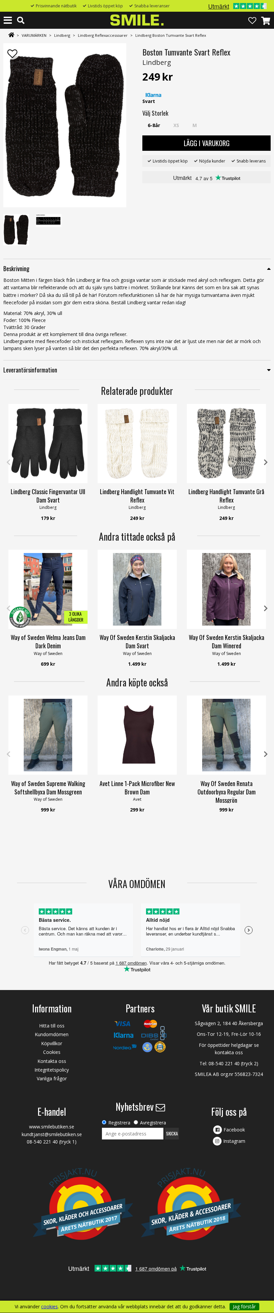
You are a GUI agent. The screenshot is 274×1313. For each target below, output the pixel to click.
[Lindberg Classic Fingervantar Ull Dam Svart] (48, 443)
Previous (8, 462)
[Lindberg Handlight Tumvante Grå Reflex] (226, 443)
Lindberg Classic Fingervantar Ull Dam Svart (48, 495)
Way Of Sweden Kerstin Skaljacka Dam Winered (226, 641)
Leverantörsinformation (30, 369)
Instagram (234, 1141)
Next (265, 462)
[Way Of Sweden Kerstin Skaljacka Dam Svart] (137, 589)
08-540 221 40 (224, 1063)
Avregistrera (153, 1122)
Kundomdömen (51, 1034)
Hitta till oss (51, 1025)
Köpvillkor (51, 1043)
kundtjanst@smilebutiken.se (52, 1134)
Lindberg (62, 35)
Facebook (234, 1129)
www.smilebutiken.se (51, 1126)
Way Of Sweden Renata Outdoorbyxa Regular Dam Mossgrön (226, 791)
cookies (49, 1307)
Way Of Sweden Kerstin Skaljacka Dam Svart (137, 641)
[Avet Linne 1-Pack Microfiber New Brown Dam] (137, 735)
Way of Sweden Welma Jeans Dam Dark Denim (48, 641)
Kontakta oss (51, 1061)
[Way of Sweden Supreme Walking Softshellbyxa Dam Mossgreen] (48, 735)
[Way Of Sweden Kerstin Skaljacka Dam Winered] (226, 589)
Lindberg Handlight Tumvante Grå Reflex (226, 495)
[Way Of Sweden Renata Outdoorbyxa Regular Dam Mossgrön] (226, 735)
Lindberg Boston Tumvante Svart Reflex (170, 35)
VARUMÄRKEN (34, 35)
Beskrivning (16, 268)
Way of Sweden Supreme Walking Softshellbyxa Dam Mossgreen (48, 787)
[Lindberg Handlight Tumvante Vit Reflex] (137, 443)
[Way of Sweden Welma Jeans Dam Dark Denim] (48, 589)
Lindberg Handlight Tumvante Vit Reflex (137, 495)
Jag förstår (244, 1306)
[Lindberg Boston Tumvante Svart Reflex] (64, 125)
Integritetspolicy (51, 1070)
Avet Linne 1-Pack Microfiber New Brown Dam (137, 787)
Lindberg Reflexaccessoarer (103, 35)
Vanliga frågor (52, 1078)
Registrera (119, 1122)
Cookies (51, 1052)
